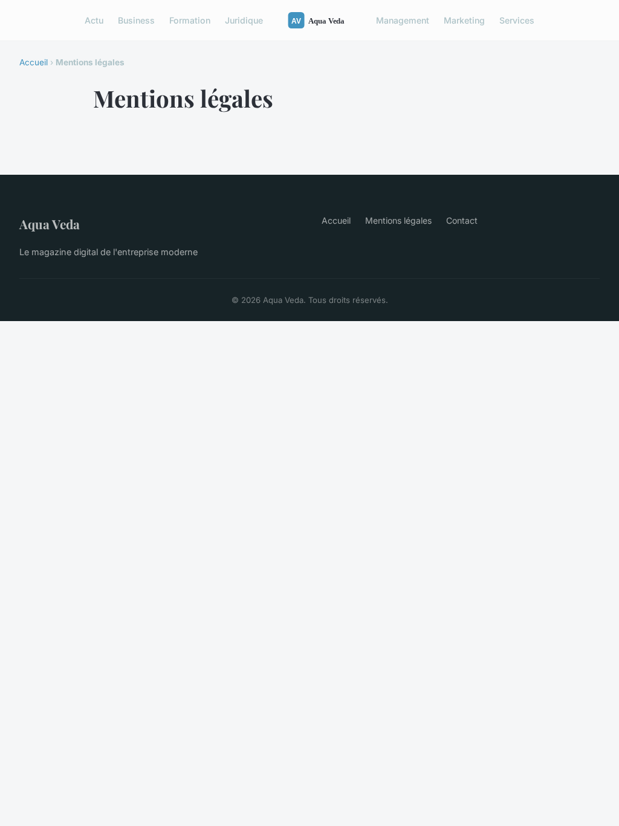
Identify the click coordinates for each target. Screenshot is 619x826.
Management (402, 20)
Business (136, 20)
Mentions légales (398, 220)
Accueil (33, 62)
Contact (462, 220)
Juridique (244, 20)
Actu (94, 20)
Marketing (464, 20)
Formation (189, 20)
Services (516, 20)
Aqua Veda (49, 223)
